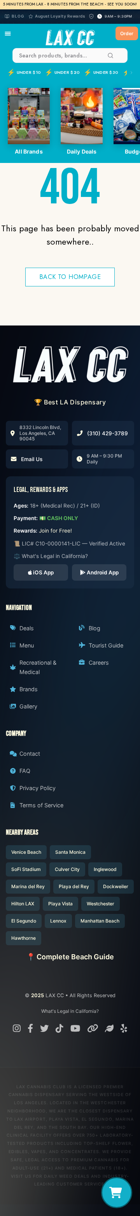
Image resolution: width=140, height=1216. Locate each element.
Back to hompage (70, 276)
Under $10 (24, 72)
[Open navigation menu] (8, 33)
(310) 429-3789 (107, 433)
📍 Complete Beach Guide (70, 957)
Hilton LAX (22, 904)
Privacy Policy (37, 788)
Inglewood (105, 869)
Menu (26, 645)
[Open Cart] (116, 1192)
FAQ (24, 770)
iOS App (43, 572)
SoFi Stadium (26, 869)
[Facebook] (30, 1028)
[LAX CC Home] (70, 364)
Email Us (31, 459)
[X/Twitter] (44, 1028)
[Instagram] (17, 1028)
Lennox (58, 921)
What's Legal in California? (70, 1011)
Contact (29, 753)
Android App (102, 572)
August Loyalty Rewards (60, 16)
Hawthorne (23, 938)
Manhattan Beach (99, 921)
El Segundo (23, 921)
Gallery (28, 706)
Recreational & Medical (37, 667)
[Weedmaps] (109, 1028)
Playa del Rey (74, 886)
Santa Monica (70, 852)
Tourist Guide (106, 645)
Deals (26, 628)
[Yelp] (124, 1028)
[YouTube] (75, 1028)
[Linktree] (92, 1028)
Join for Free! (55, 531)
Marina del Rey (28, 886)
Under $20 (62, 72)
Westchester (100, 904)
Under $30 (101, 72)
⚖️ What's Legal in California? (51, 556)
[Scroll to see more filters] (130, 73)
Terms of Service (41, 805)
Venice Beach (26, 852)
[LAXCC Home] (70, 33)
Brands (28, 689)
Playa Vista (60, 904)
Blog (18, 16)
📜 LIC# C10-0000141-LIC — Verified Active (69, 543)
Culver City (67, 869)
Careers (99, 662)
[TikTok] (59, 1028)
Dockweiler (115, 886)
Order (126, 33)
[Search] (110, 55)
